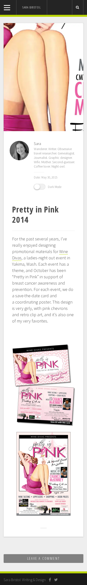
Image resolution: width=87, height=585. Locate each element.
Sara (37, 143)
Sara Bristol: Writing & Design (25, 579)
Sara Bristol (31, 7)
